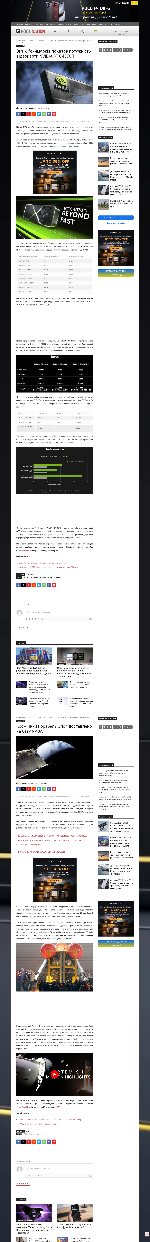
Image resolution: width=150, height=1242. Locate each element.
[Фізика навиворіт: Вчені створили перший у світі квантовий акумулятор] (62, 684)
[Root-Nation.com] (30, 31)
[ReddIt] (34, 114)
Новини (31, 41)
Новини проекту (23, 664)
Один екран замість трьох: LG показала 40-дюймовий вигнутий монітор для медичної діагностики (74, 672)
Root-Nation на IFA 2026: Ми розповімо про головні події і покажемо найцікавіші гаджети (33, 671)
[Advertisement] (54, 323)
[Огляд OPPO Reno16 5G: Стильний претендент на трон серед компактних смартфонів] (103, 190)
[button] (83, 32)
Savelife (25, 550)
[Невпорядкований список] (35, 619)
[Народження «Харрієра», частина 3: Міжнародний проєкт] (103, 204)
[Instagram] (121, 50)
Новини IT (41, 41)
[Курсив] (29, 619)
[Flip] (54, 114)
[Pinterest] (28, 114)
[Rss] (100, 50)
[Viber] (49, 114)
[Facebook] (18, 114)
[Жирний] (26, 619)
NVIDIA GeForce (35, 577)
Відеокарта (47, 577)
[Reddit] (117, 50)
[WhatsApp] (44, 114)
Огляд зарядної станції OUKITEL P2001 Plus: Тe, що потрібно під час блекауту (114, 103)
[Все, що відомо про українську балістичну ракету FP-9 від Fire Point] (103, 162)
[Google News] (131, 50)
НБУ (58, 550)
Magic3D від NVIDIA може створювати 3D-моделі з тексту (43, 562)
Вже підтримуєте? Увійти (116, 223)
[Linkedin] (114, 50)
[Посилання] (41, 619)
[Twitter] (104, 50)
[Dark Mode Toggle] (147, 1234)
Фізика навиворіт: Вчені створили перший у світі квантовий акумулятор (80, 684)
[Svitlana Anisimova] (17, 108)
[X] (23, 114)
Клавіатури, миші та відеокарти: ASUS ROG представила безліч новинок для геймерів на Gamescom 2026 (39, 687)
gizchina (30, 575)
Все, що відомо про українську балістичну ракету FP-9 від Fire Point (121, 161)
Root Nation (20, 41)
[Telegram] (39, 114)
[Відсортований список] (32, 619)
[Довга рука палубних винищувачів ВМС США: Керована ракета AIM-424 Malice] (103, 175)
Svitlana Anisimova (27, 108)
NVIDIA (25, 577)
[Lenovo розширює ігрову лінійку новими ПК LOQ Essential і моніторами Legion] (21, 701)
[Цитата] (38, 619)
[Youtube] (127, 50)
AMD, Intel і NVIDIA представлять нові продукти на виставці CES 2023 (49, 567)
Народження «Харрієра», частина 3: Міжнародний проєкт (121, 203)
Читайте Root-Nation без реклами (115, 218)
